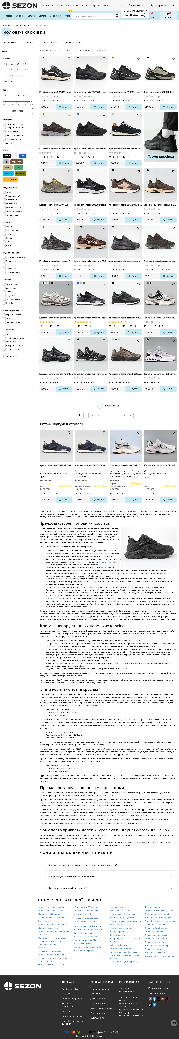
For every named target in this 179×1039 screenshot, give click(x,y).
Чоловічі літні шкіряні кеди (86, 918)
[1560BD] (78, 114)
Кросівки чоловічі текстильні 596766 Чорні (56, 261)
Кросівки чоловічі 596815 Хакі (54, 204)
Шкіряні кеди (116, 924)
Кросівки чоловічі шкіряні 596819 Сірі (90, 148)
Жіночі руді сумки (82, 943)
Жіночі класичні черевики (86, 922)
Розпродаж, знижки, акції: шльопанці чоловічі (50, 942)
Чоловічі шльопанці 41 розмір (88, 940)
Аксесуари (55, 16)
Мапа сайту (95, 994)
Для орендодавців (99, 1013)
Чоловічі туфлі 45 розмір (156, 945)
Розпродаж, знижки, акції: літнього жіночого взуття (54, 959)
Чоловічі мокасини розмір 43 (87, 947)
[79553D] (78, 170)
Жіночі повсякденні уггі (49, 928)
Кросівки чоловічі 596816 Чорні (55, 148)
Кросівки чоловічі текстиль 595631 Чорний (90, 374)
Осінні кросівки (45, 921)
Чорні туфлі (43, 947)
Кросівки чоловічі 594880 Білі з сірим (160, 374)
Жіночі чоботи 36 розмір (157, 928)
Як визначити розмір (85, 5)
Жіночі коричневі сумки (156, 935)
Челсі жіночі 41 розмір (84, 950)
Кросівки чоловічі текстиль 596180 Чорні (56, 374)
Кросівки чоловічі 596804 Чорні (90, 92)
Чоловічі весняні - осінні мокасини (126, 921)
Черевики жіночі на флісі (157, 914)
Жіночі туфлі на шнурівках (122, 917)
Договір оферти (98, 998)
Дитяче (31, 16)
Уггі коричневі (116, 907)
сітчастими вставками (108, 562)
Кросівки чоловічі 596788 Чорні (90, 204)
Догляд (42, 16)
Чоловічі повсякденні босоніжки (160, 921)
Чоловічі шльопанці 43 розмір (52, 964)
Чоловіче (7, 16)
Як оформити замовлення (68, 1005)
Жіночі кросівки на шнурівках (159, 910)
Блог (100, 5)
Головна (6, 25)
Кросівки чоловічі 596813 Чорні (124, 92)
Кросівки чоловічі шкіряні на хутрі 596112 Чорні (160, 261)
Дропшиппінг (47, 5)
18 (129, 322)
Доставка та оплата (65, 5)
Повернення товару (100, 989)
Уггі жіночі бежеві (82, 914)
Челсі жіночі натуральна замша (52, 924)
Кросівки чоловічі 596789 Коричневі (125, 204)
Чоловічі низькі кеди (155, 952)
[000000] (43, 57)
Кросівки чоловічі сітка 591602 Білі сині (160, 465)
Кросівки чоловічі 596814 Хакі (159, 92)
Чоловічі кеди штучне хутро (51, 907)
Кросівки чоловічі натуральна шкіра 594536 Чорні (125, 261)
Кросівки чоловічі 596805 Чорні (55, 92)
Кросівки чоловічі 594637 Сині (55, 465)
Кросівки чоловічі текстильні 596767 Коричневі (160, 204)
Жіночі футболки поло (155, 942)
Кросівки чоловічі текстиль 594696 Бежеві (56, 317)
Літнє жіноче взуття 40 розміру (124, 961)
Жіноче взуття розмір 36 (85, 936)
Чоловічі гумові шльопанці (122, 928)
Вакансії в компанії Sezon (102, 1008)
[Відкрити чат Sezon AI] (174, 1023)
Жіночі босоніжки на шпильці (51, 938)
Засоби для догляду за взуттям (160, 956)
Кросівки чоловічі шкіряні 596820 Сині (125, 148)
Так (126, 15)
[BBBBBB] (113, 114)
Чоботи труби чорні (119, 945)
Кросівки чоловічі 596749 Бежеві (160, 317)
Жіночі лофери (117, 931)
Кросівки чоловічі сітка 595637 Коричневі (125, 374)
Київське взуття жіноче (120, 910)
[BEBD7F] (78, 226)
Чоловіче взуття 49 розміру (158, 917)
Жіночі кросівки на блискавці (87, 926)
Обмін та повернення (72, 998)
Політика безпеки (99, 1003)
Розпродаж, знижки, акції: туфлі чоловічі (124, 956)
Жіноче (19, 16)
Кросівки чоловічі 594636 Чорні (90, 317)
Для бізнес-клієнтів (71, 989)
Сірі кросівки (52, 598)
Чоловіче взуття (22, 25)
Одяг (68, 14)
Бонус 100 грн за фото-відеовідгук (73, 1022)
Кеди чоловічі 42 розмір (49, 951)
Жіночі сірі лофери (154, 931)
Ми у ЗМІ (66, 994)
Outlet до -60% (97, 1018)
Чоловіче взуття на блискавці (123, 952)
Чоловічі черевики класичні (51, 954)
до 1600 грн (83, 50)
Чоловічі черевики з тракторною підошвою (53, 933)
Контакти (108, 5)
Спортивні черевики (83, 933)
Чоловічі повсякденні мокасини (88, 929)
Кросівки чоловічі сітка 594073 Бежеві (126, 465)
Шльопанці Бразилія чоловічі (51, 917)
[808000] (113, 57)
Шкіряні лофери (152, 907)
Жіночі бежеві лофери (156, 938)
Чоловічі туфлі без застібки (122, 914)
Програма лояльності (72, 1016)
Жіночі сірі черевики (155, 949)
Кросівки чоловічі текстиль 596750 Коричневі (90, 261)
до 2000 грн (101, 50)
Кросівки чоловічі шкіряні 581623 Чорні (125, 317)
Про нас (118, 5)
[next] (137, 415)
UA (172, 5)
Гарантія (66, 1011)
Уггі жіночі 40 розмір (155, 924)
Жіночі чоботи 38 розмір (85, 907)
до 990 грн (67, 50)
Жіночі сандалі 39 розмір (50, 914)
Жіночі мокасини (117, 935)
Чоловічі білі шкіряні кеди (86, 910)
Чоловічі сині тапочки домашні (52, 910)
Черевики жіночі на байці (121, 948)
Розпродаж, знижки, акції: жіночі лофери (125, 940)
